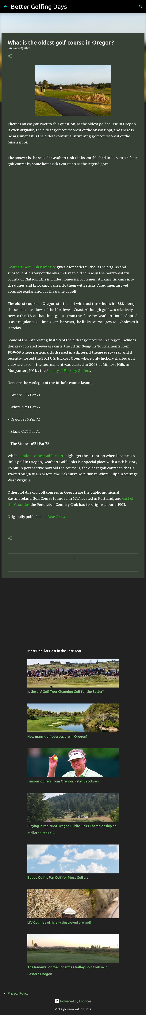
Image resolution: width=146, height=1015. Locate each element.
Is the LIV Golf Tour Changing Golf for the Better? (65, 691)
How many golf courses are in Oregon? (57, 736)
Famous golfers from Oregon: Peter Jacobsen (63, 781)
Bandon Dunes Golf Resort (40, 456)
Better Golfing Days (39, 6)
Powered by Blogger (75, 1001)
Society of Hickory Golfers (68, 370)
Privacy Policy (18, 993)
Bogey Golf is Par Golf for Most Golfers (57, 877)
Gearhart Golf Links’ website (32, 267)
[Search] (72, 6)
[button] (10, 56)
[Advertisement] (73, 610)
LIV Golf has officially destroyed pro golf (59, 922)
